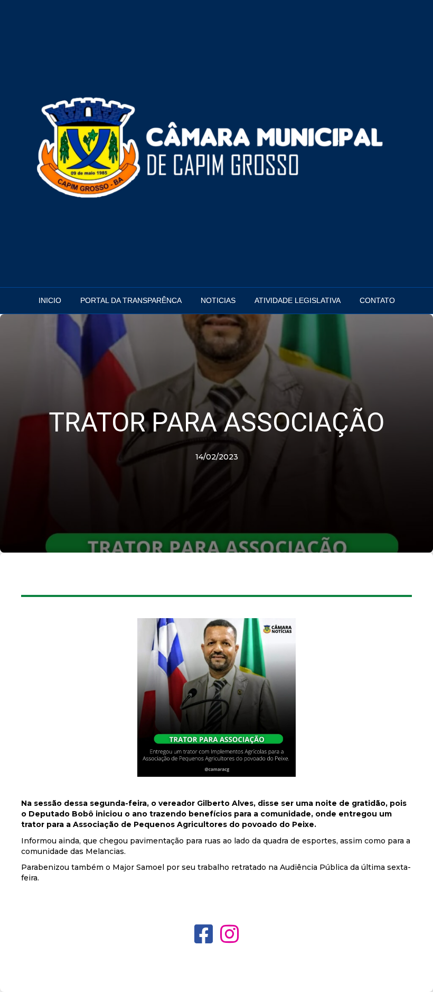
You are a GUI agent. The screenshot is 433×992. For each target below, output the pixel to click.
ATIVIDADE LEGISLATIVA (298, 300)
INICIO (50, 300)
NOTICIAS (218, 300)
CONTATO (377, 300)
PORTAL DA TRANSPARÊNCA (131, 300)
